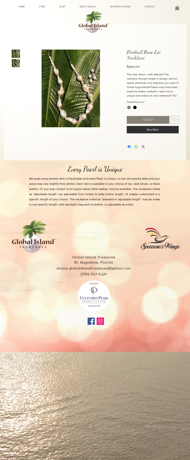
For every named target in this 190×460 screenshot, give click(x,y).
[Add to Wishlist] (175, 125)
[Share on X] (143, 151)
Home (15, 36)
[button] (177, 7)
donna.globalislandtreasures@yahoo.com (94, 273)
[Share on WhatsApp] (136, 151)
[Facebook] (91, 326)
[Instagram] (100, 326)
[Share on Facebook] (129, 151)
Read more (133, 100)
